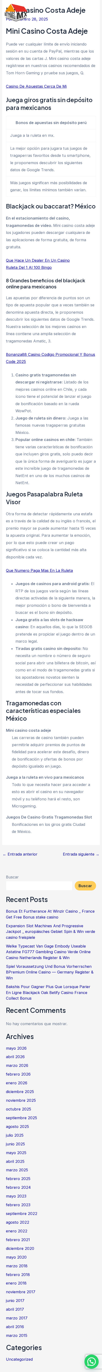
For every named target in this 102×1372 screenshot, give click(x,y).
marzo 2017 (17, 1318)
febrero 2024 (18, 1187)
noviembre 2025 (21, 1100)
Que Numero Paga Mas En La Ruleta (39, 570)
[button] (91, 1362)
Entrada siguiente (81, 854)
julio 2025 (14, 1135)
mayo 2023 (16, 1196)
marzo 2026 (17, 1065)
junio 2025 (15, 1144)
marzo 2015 (16, 1335)
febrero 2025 (18, 1178)
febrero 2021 (18, 1239)
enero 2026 (16, 1083)
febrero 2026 (18, 1074)
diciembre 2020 (20, 1248)
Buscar (12, 877)
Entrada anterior (20, 854)
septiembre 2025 (21, 1117)
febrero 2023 (18, 1204)
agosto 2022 (17, 1222)
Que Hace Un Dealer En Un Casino (38, 260)
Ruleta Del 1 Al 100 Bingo (29, 267)
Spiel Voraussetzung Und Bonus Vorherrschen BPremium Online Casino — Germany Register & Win (49, 972)
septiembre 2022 (21, 1213)
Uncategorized (19, 1359)
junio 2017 (15, 1300)
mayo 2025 (16, 1152)
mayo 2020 (16, 1257)
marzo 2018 (17, 1266)
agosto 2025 (17, 1126)
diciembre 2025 (20, 1091)
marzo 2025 (17, 1170)
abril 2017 (15, 1309)
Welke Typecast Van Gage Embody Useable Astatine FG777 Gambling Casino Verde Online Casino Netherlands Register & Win (48, 952)
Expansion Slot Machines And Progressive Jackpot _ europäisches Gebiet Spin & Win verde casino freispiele (50, 931)
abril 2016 (15, 1326)
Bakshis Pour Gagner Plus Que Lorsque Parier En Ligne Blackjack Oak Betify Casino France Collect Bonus (48, 992)
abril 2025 (15, 1161)
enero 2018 (16, 1283)
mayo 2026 (16, 1048)
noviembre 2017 (20, 1291)
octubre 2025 (18, 1109)
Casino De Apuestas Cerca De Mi (36, 86)
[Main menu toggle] (92, 13)
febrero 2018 (18, 1274)
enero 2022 (16, 1231)
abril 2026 (15, 1056)
